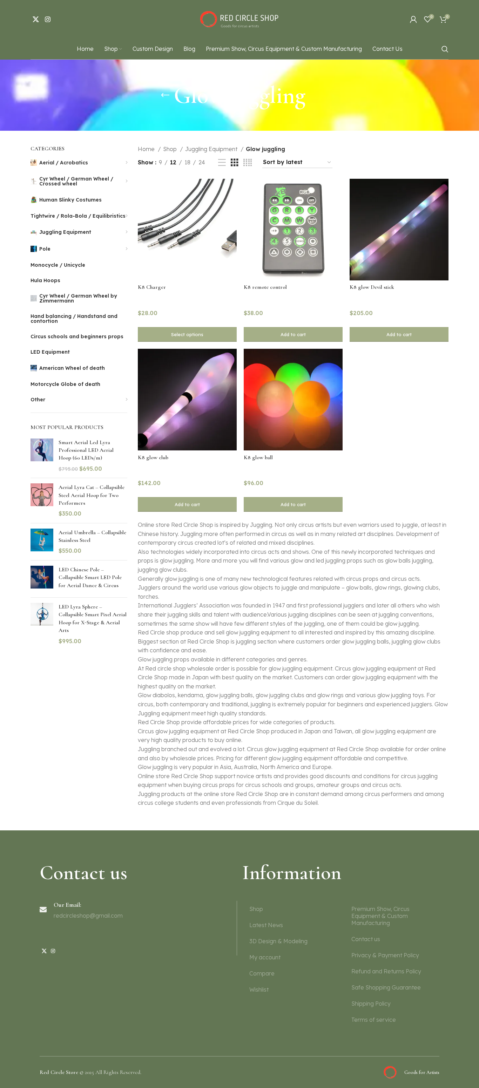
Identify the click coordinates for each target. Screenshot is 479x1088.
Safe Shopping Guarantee (386, 987)
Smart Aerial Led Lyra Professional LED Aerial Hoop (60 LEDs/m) (86, 450)
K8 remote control (265, 287)
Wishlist (259, 989)
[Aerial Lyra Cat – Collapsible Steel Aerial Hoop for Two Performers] (42, 500)
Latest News (266, 925)
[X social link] (36, 19)
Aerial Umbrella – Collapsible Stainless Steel (92, 536)
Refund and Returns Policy (386, 971)
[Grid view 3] (234, 163)
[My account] (413, 19)
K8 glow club (153, 457)
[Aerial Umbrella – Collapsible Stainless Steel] (42, 542)
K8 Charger (152, 287)
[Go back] (165, 95)
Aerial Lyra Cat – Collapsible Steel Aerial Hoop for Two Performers (91, 495)
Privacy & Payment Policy (385, 955)
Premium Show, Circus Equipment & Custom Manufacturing (380, 915)
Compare (262, 973)
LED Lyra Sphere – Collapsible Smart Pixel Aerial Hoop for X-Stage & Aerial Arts (93, 618)
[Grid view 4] (247, 163)
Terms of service (373, 1019)
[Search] (445, 49)
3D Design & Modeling (278, 941)
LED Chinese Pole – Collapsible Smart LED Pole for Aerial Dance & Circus (90, 577)
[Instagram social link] (48, 19)
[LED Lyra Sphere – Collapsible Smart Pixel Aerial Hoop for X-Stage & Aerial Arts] (42, 624)
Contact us (365, 939)
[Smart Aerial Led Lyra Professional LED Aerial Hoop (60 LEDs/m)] (42, 455)
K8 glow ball (258, 457)
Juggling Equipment (212, 148)
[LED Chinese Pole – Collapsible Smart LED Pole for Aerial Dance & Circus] (42, 579)
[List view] (222, 163)
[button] (293, 334)
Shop (170, 148)
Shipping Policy (371, 1003)
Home (147, 148)
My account (265, 957)
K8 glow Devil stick (372, 287)
